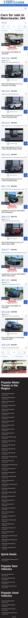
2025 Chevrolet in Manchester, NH (9, 493)
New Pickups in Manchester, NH (8, 579)
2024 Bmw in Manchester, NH (8, 430)
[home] (14, 2)
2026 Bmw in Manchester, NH (8, 402)
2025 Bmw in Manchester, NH (8, 414)
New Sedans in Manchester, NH (8, 583)
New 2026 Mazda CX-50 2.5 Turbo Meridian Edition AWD (12, 148)
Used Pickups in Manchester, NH (8, 609)
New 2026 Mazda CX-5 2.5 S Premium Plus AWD (12, 84)
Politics (9, 5)
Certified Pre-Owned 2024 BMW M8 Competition (13, 211)
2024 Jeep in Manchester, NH (8, 501)
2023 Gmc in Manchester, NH (8, 505)
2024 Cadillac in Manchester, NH (8, 497)
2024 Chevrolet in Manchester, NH (9, 520)
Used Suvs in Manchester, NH (8, 601)
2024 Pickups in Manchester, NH (8, 473)
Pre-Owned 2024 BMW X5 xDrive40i (11, 53)
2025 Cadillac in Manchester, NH (8, 509)
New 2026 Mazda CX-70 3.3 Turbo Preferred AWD (12, 179)
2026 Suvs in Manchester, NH (8, 394)
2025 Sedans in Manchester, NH (8, 453)
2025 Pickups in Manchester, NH (8, 489)
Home (1, 5)
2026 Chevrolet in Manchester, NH (9, 437)
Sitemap (14, 617)
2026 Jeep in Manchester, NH (8, 532)
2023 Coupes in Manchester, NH (8, 544)
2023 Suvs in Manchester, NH (8, 434)
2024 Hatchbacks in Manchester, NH (9, 540)
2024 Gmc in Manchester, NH (8, 461)
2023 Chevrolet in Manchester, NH (9, 477)
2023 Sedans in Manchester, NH (8, 445)
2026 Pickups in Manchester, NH (8, 406)
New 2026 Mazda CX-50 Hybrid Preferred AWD (13, 338)
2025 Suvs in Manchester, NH (8, 418)
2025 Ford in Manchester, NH (8, 512)
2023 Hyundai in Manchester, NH (8, 528)
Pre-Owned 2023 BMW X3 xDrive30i (11, 306)
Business (14, 5)
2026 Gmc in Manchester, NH (8, 410)
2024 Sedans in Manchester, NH (8, 449)
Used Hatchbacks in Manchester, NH (9, 613)
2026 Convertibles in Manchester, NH (9, 465)
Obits (26, 5)
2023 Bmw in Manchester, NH (8, 426)
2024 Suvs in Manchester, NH (8, 422)
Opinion (23, 5)
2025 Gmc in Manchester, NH (8, 481)
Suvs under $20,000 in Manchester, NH (10, 560)
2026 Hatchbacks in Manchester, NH (9, 457)
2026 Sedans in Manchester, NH (8, 441)
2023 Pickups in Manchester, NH (8, 469)
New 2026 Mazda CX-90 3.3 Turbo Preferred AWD (12, 116)
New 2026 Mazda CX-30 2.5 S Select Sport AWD (12, 243)
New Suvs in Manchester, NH (8, 575)
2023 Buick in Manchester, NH (8, 524)
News (5, 5)
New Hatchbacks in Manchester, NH (9, 587)
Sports (18, 5)
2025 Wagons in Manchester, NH (8, 516)
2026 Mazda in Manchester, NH (8, 398)
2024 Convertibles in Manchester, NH (9, 536)
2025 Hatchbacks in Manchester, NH (9, 485)
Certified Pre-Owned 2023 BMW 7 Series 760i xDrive (14, 275)
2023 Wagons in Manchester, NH (8, 548)
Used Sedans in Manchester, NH (8, 605)
